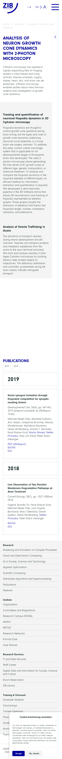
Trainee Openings (13, 711)
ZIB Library (9, 685)
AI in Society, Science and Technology (24, 561)
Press (6, 717)
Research (19, 24)
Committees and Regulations (19, 610)
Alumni (7, 728)
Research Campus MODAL (18, 616)
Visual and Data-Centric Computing (22, 555)
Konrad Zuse (10, 639)
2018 (16, 366)
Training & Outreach (14, 695)
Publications (9, 584)
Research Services (13, 654)
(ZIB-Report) (17, 444)
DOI (10, 451)
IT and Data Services (14, 659)
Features (7, 590)
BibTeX (11, 447)
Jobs (7, 751)
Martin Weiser (37, 432)
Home (6, 24)
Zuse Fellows (10, 645)
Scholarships (10, 705)
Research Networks (14, 633)
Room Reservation (13, 679)
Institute (7, 599)
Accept (18, 753)
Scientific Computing (14, 573)
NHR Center (9, 664)
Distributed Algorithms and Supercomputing (27, 578)
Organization (10, 604)
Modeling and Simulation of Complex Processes (30, 550)
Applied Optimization (15, 567)
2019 (7, 366)
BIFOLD (7, 627)
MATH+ (7, 621)
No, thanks (34, 753)
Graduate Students (13, 699)
